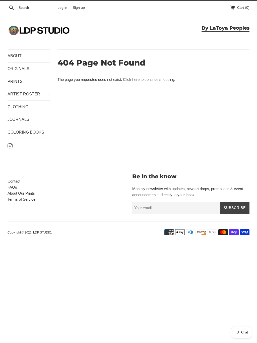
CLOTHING (29, 107)
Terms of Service (21, 199)
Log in (62, 8)
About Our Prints (21, 193)
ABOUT (15, 56)
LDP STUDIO (42, 232)
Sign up (79, 8)
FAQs (12, 187)
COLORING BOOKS (26, 132)
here (136, 79)
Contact (14, 181)
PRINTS (15, 81)
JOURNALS (18, 119)
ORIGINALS (18, 69)
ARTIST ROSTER (29, 94)
